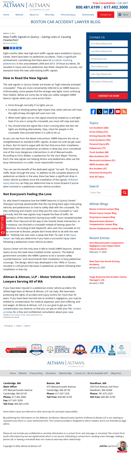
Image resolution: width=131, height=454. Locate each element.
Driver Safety (25, 315)
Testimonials (88, 14)
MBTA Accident (99, 164)
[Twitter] (99, 111)
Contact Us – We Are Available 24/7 (91, 373)
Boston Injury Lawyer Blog (102, 213)
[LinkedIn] (105, 111)
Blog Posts (116, 373)
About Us (34, 14)
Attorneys (49, 14)
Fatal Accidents (99, 140)
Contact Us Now (108, 95)
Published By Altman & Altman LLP (102, 6)
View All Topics (96, 176)
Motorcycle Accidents (102, 160)
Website (19, 14)
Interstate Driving (100, 172)
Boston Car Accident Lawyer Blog (26, 5)
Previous (8, 325)
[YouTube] (118, 111)
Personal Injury (68, 14)
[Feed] (124, 111)
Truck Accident (98, 152)
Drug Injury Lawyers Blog (102, 217)
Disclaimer (51, 373)
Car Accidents (15, 315)
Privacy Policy (36, 373)
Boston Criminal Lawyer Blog (104, 209)
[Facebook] (93, 111)
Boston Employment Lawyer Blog (106, 228)
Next (27, 325)
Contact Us (105, 14)
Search (124, 192)
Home (6, 14)
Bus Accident (98, 168)
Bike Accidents (98, 156)
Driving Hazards (100, 136)
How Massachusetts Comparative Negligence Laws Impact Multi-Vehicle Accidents (106, 245)
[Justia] (111, 111)
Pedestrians (38, 315)
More (125, 14)
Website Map (65, 373)
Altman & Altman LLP (31, 446)
